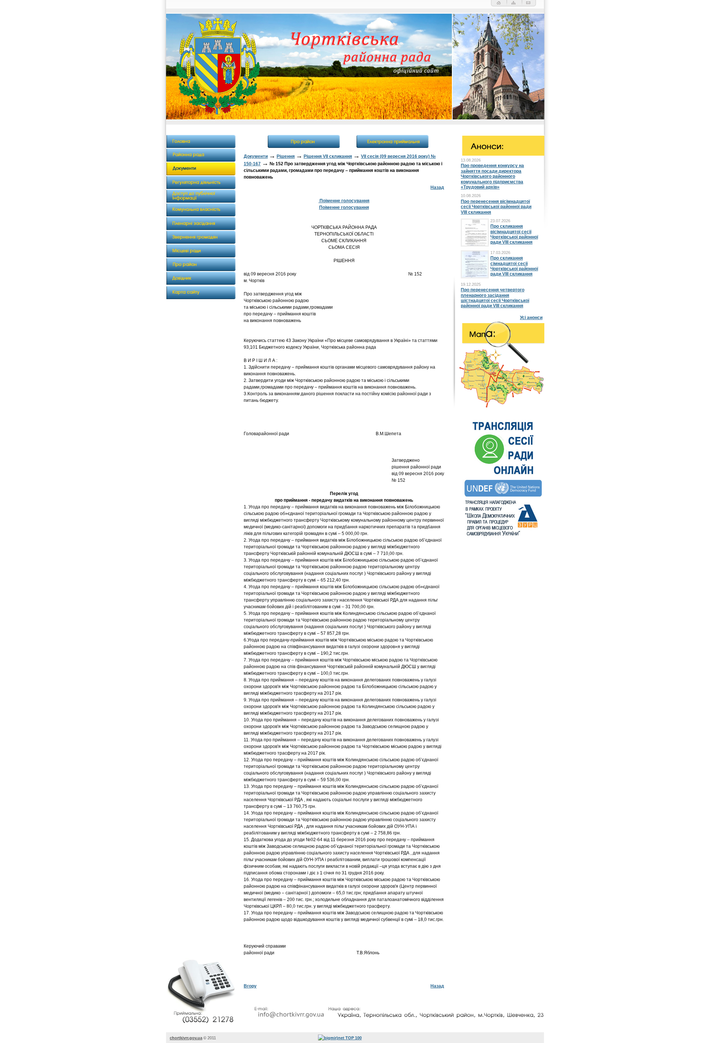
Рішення (286, 156)
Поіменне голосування (343, 200)
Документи (256, 156)
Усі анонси (531, 317)
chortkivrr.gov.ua (186, 1038)
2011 (211, 1038)
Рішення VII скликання (328, 156)
